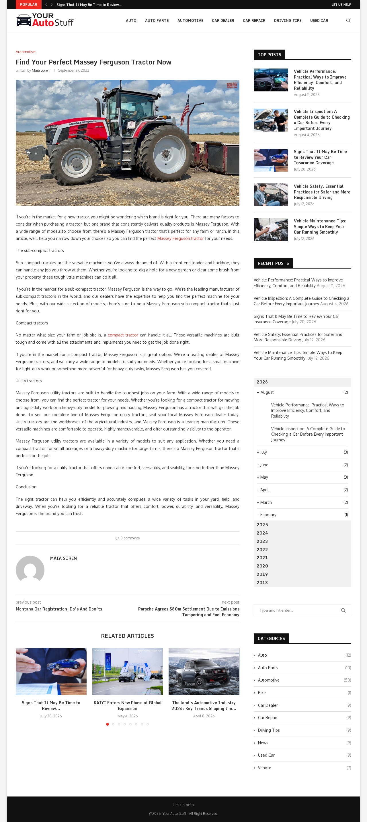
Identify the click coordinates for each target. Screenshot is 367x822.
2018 (262, 582)
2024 (262, 533)
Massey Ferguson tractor (180, 238)
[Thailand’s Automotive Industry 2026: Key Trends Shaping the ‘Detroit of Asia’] (204, 671)
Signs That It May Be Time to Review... (89, 4)
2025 (262, 524)
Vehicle (304, 767)
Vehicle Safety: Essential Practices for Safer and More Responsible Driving (322, 191)
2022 (262, 549)
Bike (304, 692)
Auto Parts (157, 20)
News (304, 742)
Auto (131, 20)
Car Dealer (223, 20)
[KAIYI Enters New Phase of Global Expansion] (127, 671)
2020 (262, 566)
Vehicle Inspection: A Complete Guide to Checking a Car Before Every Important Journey (322, 120)
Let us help (341, 4)
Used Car (319, 20)
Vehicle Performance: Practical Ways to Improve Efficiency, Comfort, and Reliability (320, 79)
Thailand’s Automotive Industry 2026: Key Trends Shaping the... (204, 705)
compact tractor (123, 334)
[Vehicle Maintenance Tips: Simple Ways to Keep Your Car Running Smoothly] (271, 229)
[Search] (348, 20)
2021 (262, 557)
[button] (46, 4)
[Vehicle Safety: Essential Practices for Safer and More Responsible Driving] (271, 194)
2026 (262, 382)
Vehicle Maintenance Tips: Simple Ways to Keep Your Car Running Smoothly (320, 226)
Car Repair (254, 20)
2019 (262, 574)
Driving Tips (288, 20)
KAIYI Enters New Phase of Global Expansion (127, 705)
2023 (262, 541)
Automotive (190, 20)
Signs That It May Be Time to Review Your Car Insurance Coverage (320, 157)
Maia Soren (41, 70)
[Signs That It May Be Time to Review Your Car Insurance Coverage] (51, 671)
